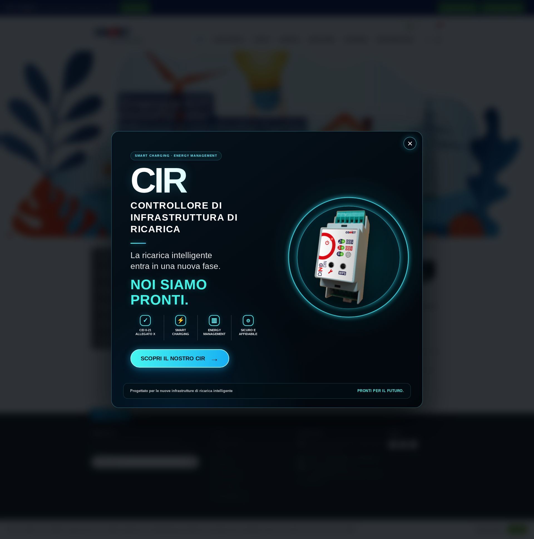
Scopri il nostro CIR (180, 358)
